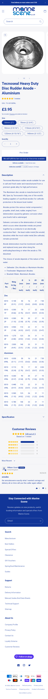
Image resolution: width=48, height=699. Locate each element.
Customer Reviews (12, 647)
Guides (7, 572)
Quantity (5, 139)
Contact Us (9, 636)
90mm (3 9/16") (11, 128)
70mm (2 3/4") (26, 123)
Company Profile (11, 625)
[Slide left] (18, 78)
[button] (3, 11)
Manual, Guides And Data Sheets (17, 598)
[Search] (40, 21)
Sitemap (8, 609)
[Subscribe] (40, 521)
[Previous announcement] (2, 2)
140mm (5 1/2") (34, 134)
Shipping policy (24, 689)
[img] (7, 473)
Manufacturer (10, 538)
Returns (8, 587)
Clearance (9, 555)
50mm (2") (9, 123)
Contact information (38, 689)
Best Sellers (9, 544)
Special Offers (10, 550)
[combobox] (23, 21)
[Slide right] (29, 78)
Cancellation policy (25, 693)
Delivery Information (13, 593)
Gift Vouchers (10, 561)
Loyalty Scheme (11, 641)
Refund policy (27, 685)
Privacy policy (38, 685)
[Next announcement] (45, 2)
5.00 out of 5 (30, 434)
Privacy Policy (10, 630)
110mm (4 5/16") (32, 128)
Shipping (12, 114)
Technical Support (12, 604)
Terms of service (11, 689)
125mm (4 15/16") (12, 134)
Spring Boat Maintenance (15, 566)
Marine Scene (15, 685)
